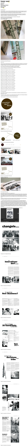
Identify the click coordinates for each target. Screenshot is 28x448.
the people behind (4, 5)
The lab (2, 4)
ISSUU (18, 66)
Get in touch (3, 6)
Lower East (5, 1)
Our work (2, 2)
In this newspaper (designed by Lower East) (6, 18)
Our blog (2, 7)
